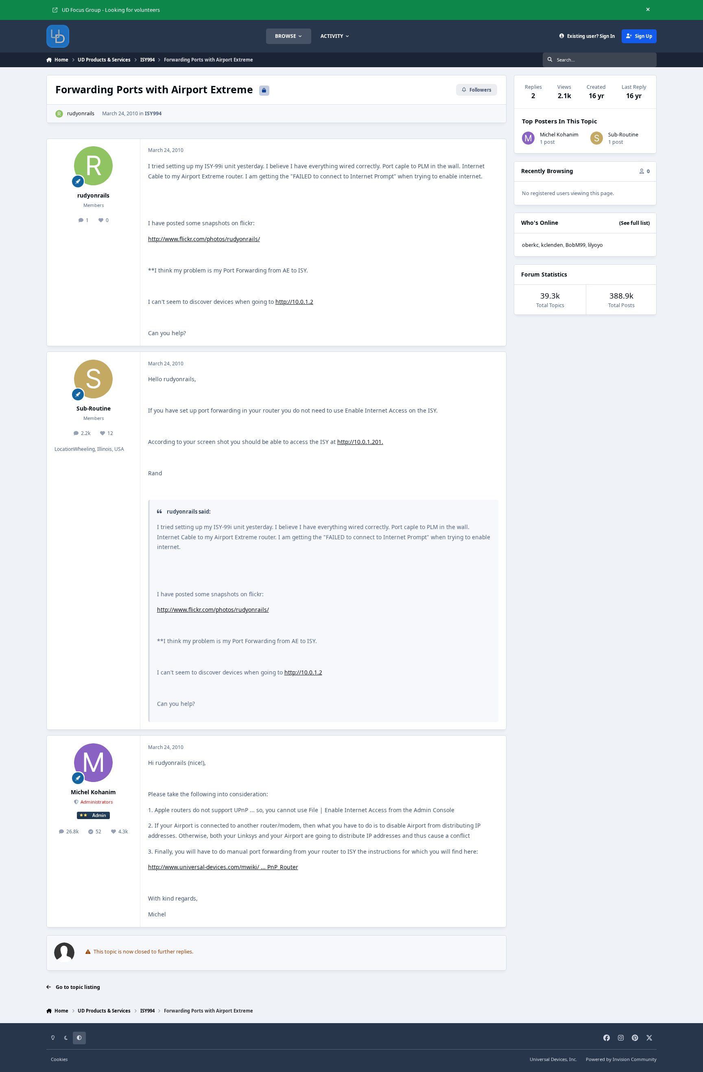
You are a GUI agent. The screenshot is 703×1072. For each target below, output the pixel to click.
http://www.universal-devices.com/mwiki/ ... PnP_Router (223, 867)
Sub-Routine (93, 408)
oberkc (530, 245)
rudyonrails (80, 113)
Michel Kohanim (93, 792)
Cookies (59, 1059)
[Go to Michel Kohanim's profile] (93, 762)
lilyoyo (595, 245)
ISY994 (153, 113)
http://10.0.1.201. (360, 442)
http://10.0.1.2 (294, 301)
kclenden (552, 245)
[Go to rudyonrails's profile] (59, 114)
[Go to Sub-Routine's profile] (93, 379)
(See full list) (634, 223)
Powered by (621, 1059)
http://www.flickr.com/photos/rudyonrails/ (204, 239)
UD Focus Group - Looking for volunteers (111, 10)
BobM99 (575, 245)
